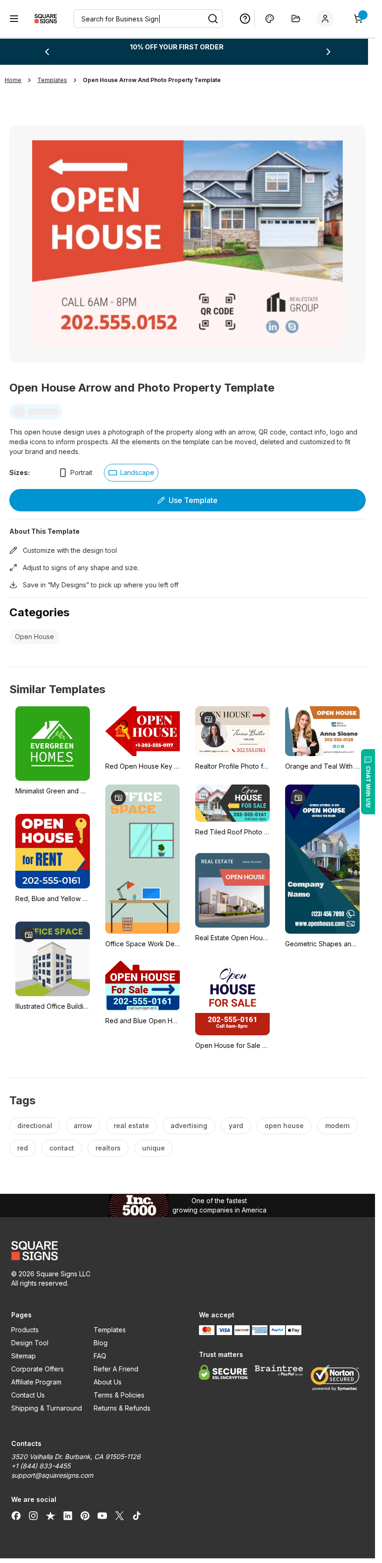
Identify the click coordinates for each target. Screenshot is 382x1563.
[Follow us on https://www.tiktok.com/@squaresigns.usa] (137, 1515)
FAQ (100, 1356)
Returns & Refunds (122, 1408)
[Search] (212, 18)
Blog (101, 1343)
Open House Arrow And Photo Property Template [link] (152, 79)
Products (25, 1330)
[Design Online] (270, 18)
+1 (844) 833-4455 (40, 1466)
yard (236, 1125)
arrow (83, 1125)
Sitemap (23, 1356)
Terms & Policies (119, 1395)
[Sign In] (327, 18)
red (22, 1148)
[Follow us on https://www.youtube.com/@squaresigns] (102, 1515)
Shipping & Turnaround (46, 1408)
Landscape (137, 472)
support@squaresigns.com (52, 1475)
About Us (108, 1382)
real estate (131, 1125)
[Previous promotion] (47, 51)
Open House (34, 636)
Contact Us (28, 1395)
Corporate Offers (37, 1369)
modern (337, 1125)
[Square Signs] (45, 18)
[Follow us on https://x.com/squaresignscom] (119, 1515)
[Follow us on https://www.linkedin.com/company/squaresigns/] (68, 1515)
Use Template (193, 500)
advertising (189, 1125)
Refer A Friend (116, 1369)
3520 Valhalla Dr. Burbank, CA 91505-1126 (76, 1456)
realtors (108, 1148)
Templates (110, 1330)
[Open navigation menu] (14, 18)
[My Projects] (296, 18)
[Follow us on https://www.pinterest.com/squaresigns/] (85, 1515)
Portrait (81, 472)
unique (153, 1148)
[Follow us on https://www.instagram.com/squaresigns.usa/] (33, 1515)
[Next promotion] (328, 51)
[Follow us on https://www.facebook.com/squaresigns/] (16, 1515)
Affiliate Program (36, 1382)
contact (61, 1148)
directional (34, 1125)
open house (284, 1125)
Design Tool (29, 1343)
